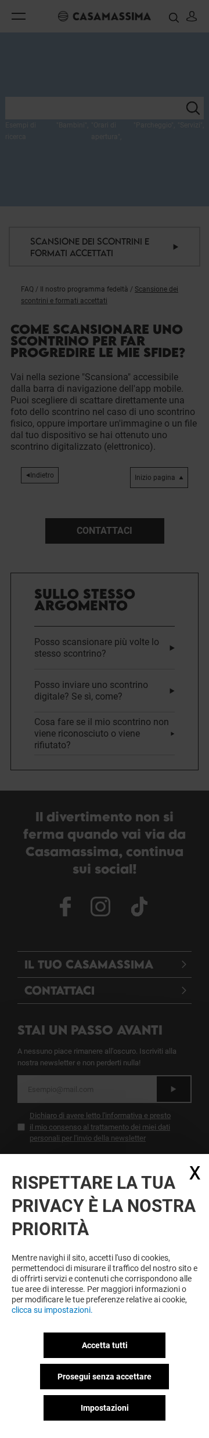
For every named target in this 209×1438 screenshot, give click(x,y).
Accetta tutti (105, 1345)
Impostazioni (105, 1407)
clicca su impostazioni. (52, 1310)
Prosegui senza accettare (104, 1376)
